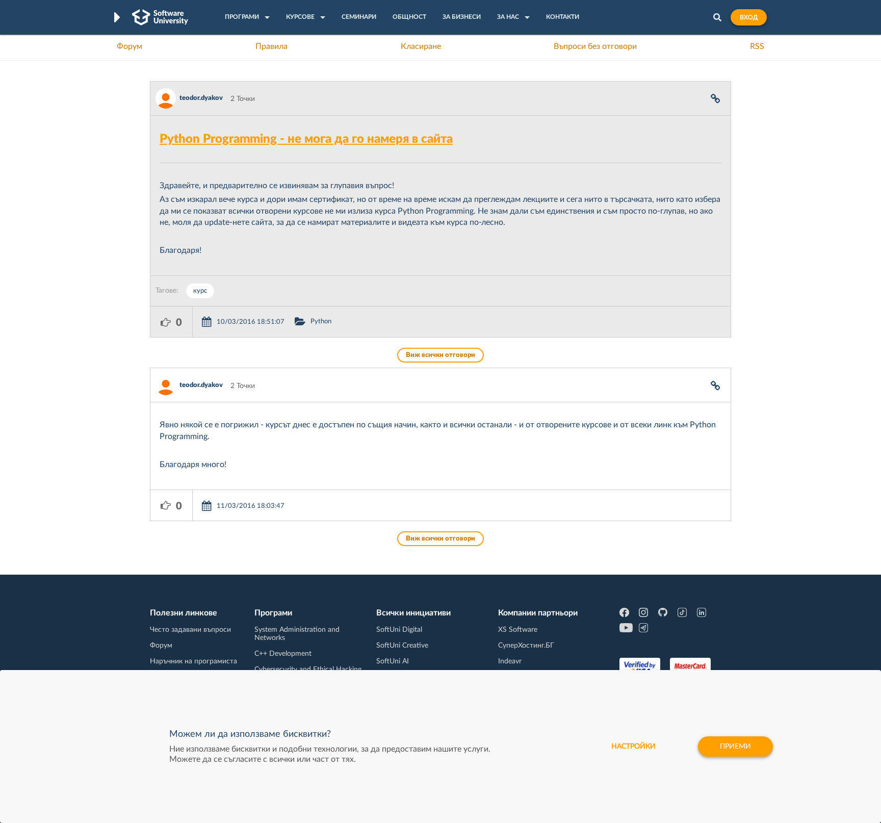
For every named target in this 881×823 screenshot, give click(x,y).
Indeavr (510, 661)
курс (200, 291)
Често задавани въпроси (190, 629)
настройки (633, 746)
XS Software (517, 629)
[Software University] (160, 17)
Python (320, 321)
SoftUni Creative (402, 645)
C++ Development (283, 653)
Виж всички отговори (440, 355)
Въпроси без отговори (595, 46)
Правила (271, 46)
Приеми (735, 746)
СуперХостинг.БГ (526, 645)
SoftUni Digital (399, 629)
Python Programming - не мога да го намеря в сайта (306, 139)
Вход (749, 17)
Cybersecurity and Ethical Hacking (307, 669)
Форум (129, 46)
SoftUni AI (392, 661)
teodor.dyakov (201, 98)
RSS (757, 46)
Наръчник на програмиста (193, 661)
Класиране (421, 46)
